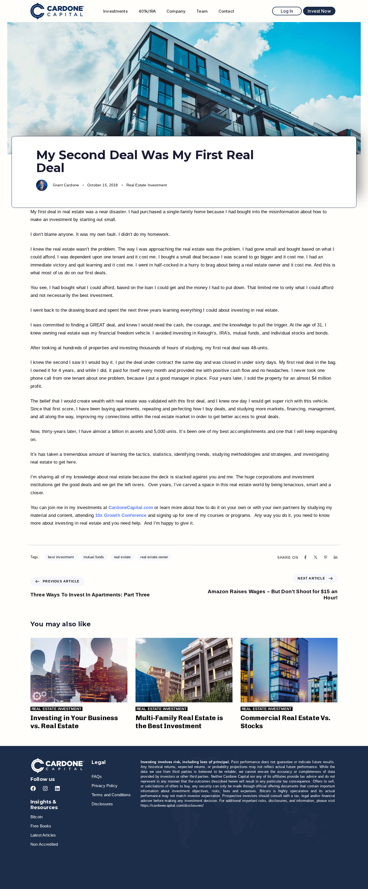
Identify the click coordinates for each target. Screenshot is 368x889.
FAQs (97, 776)
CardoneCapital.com (131, 507)
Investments (115, 11)
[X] (316, 557)
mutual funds (94, 557)
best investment (61, 557)
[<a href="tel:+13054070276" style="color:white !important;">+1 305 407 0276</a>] (147, 860)
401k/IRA (147, 11)
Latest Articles (43, 835)
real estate (122, 557)
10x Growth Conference (120, 515)
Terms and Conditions (111, 794)
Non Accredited (44, 844)
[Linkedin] (336, 557)
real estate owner (154, 557)
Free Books (40, 826)
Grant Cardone (66, 185)
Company (176, 11)
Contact (226, 11)
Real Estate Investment (146, 185)
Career (47, 860)
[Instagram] (45, 788)
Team (202, 11)
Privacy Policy (104, 785)
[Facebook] (305, 557)
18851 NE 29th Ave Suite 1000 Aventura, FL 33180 (294, 860)
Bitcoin (36, 817)
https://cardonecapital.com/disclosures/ (172, 805)
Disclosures (102, 804)
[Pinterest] (326, 557)
